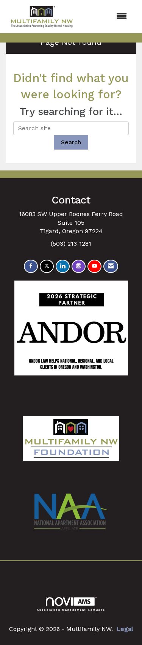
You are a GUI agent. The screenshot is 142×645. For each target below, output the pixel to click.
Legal (125, 628)
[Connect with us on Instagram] (79, 266)
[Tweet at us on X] (47, 266)
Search (71, 142)
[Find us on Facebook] (31, 266)
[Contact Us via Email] (110, 266)
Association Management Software (71, 609)
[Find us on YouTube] (94, 266)
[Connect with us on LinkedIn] (63, 266)
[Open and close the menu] (106, 16)
